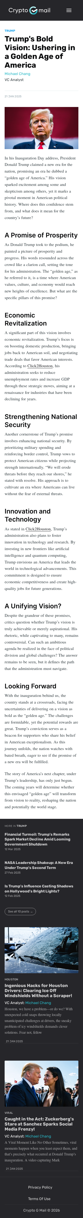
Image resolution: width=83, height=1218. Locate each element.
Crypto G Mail (34, 1210)
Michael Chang (17, 74)
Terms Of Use (39, 1199)
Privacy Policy (40, 1187)
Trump (10, 30)
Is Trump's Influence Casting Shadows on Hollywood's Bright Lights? (39, 888)
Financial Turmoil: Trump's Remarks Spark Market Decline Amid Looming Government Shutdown (37, 839)
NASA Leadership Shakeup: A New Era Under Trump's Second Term (39, 865)
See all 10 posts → (20, 911)
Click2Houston (40, 365)
